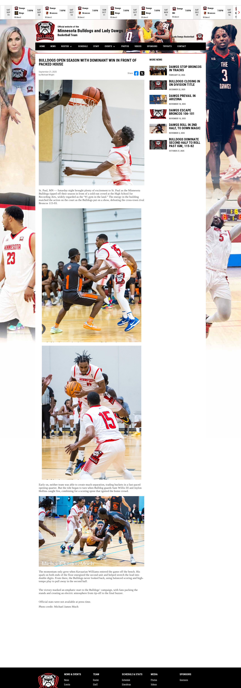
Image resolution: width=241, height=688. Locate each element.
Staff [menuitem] (96, 46)
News (66, 680)
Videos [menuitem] (138, 46)
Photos (154, 680)
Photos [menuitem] (125, 46)
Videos (154, 684)
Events (67, 684)
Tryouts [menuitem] (167, 46)
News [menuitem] (53, 46)
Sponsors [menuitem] (152, 46)
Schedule (126, 680)
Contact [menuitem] (181, 46)
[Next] (239, 12)
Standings (126, 684)
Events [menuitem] (110, 46)
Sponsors (184, 680)
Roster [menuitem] (68, 46)
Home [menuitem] (42, 46)
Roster (96, 680)
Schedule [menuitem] (83, 46)
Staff (95, 684)
